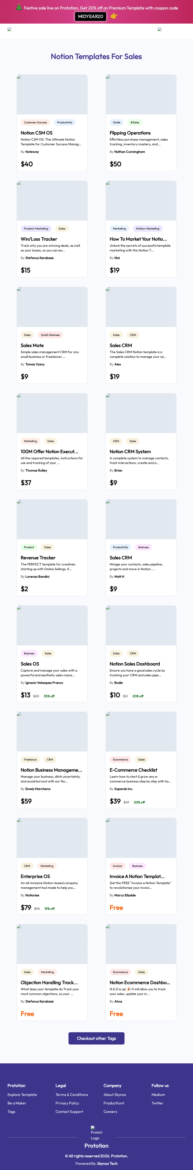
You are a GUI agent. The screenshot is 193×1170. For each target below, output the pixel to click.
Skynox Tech (107, 1163)
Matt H (119, 576)
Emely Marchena (37, 789)
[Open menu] (14, 31)
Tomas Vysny (34, 364)
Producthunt (114, 1103)
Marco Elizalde (125, 895)
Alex (117, 364)
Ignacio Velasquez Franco (44, 683)
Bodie (118, 683)
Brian (118, 470)
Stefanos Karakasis (39, 258)
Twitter (157, 1103)
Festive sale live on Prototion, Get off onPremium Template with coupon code (96, 11)
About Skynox (115, 1094)
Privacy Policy (67, 1103)
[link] (36, 122)
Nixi (117, 258)
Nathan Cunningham (129, 152)
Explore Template (22, 1094)
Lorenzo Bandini (37, 576)
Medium (158, 1094)
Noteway (32, 152)
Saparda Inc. (123, 789)
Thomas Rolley (36, 470)
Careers (110, 1111)
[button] (96, 1038)
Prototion (96, 1145)
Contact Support (69, 1111)
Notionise (32, 895)
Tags (11, 1111)
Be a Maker (17, 1103)
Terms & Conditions (72, 1094)
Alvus (118, 1001)
